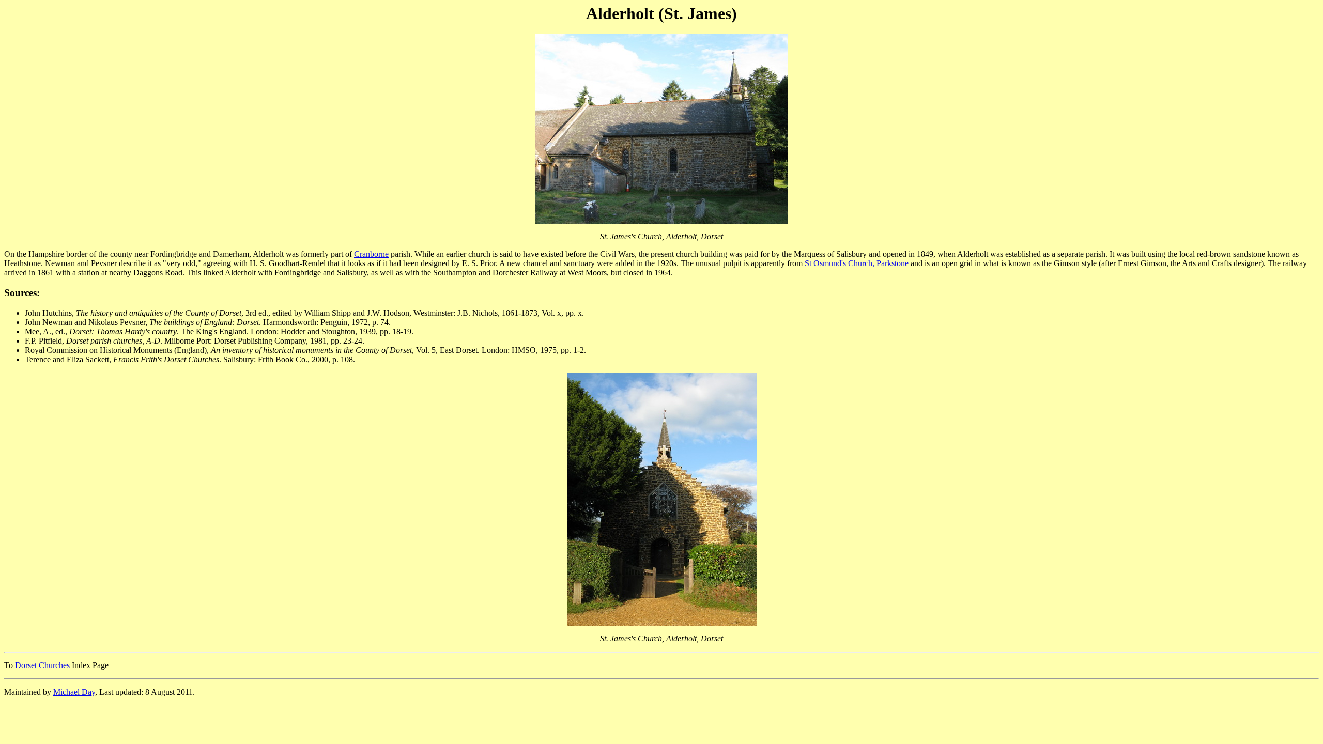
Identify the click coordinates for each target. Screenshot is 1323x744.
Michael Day (74, 692)
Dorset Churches (42, 665)
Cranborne (371, 254)
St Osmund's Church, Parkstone (857, 263)
